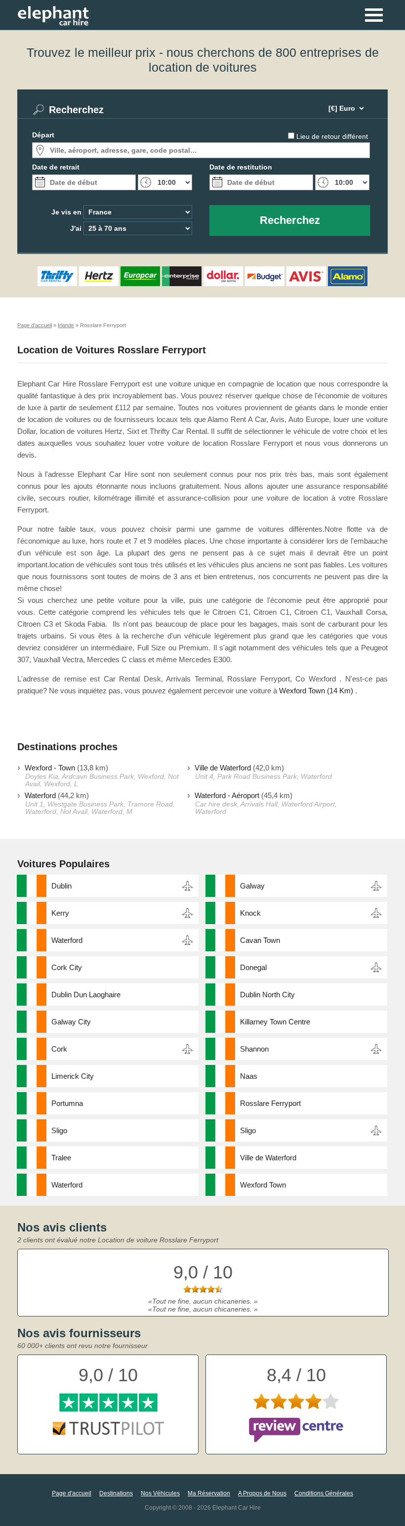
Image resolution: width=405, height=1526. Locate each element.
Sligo (59, 1130)
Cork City (66, 967)
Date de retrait (56, 167)
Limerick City (72, 1076)
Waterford (40, 795)
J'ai (75, 228)
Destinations (116, 1493)
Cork (59, 1049)
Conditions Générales (323, 1493)
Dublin (61, 886)
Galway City (71, 1021)
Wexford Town (263, 1185)
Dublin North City (267, 994)
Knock (250, 913)
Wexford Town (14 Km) (316, 690)
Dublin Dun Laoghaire (86, 994)
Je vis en (66, 212)
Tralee (61, 1157)
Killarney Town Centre (275, 1021)
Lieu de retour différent (332, 136)
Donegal (253, 967)
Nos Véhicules (160, 1493)
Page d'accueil (71, 1493)
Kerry (60, 913)
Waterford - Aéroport (227, 795)
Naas (248, 1076)
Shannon (254, 1049)
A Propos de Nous (262, 1493)
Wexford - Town (50, 767)
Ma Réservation (209, 1493)
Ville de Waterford (223, 767)
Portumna (67, 1103)
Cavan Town (260, 940)
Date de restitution (240, 167)
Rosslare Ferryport (270, 1103)
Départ (43, 135)
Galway (252, 886)
